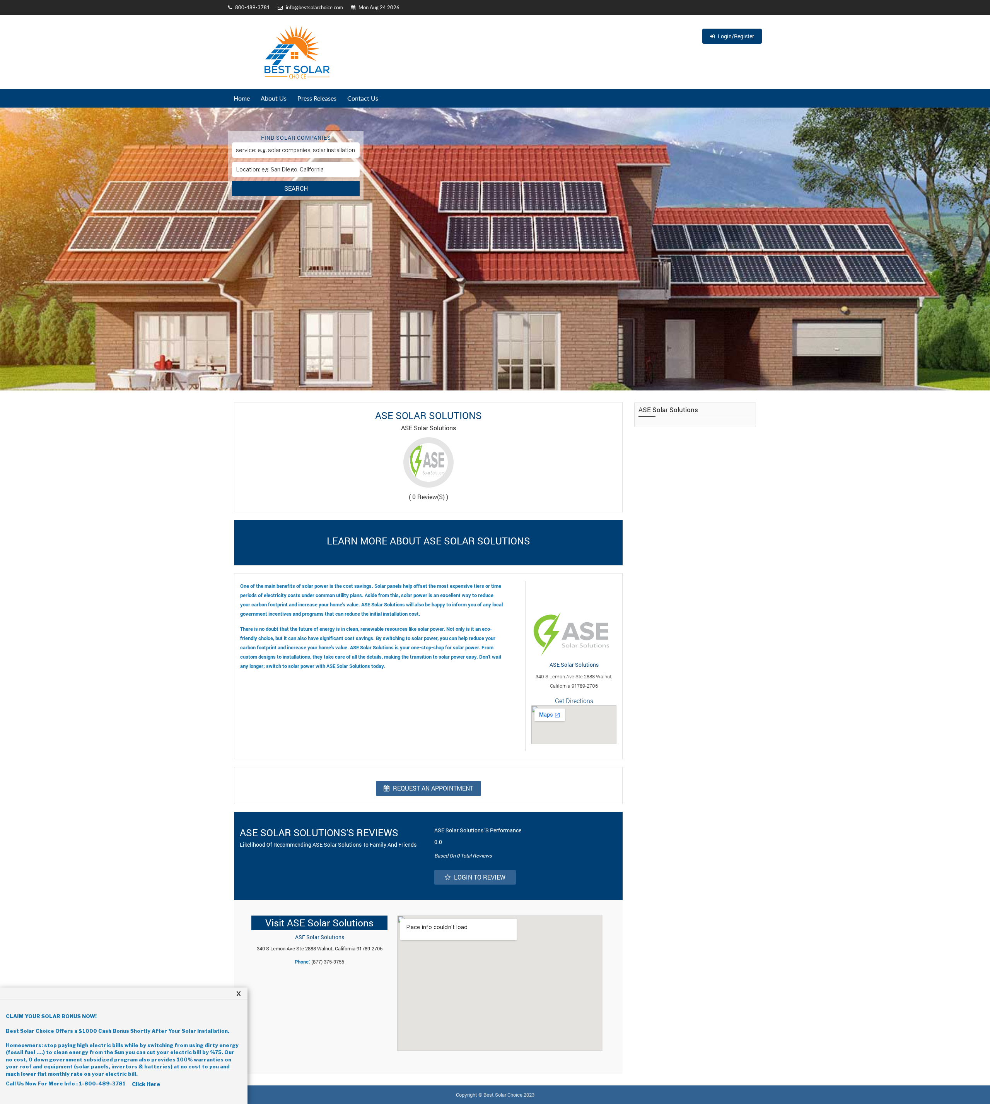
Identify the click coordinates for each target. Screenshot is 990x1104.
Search (296, 188)
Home (242, 98)
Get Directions (574, 701)
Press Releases (316, 98)
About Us (274, 98)
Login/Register (735, 36)
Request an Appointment (432, 788)
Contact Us (362, 98)
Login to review (478, 877)
